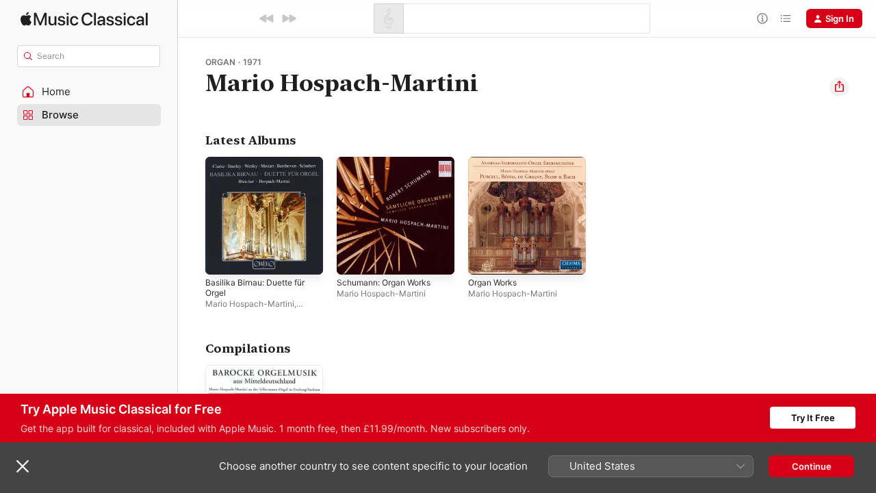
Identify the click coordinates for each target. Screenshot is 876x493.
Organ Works (495, 162)
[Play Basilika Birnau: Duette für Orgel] (222, 257)
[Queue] (786, 18)
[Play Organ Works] (485, 257)
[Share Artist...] (839, 87)
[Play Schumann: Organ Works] (354, 257)
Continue (812, 466)
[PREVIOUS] (267, 18)
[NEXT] (289, 18)
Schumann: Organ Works (389, 162)
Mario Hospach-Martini (249, 304)
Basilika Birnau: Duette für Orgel (260, 168)
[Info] (762, 18)
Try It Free (813, 417)
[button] (89, 91)
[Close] (22, 466)
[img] (84, 19)
